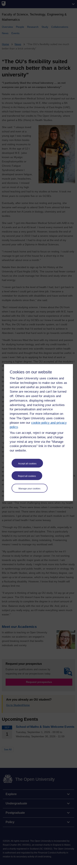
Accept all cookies (27, 463)
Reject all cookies (27, 476)
